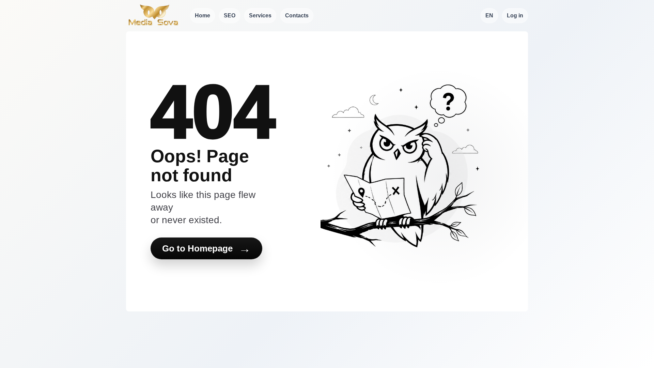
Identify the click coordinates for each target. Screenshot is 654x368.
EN (489, 15)
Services (260, 15)
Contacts (297, 15)
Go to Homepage (206, 248)
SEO (229, 15)
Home (202, 15)
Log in (515, 15)
